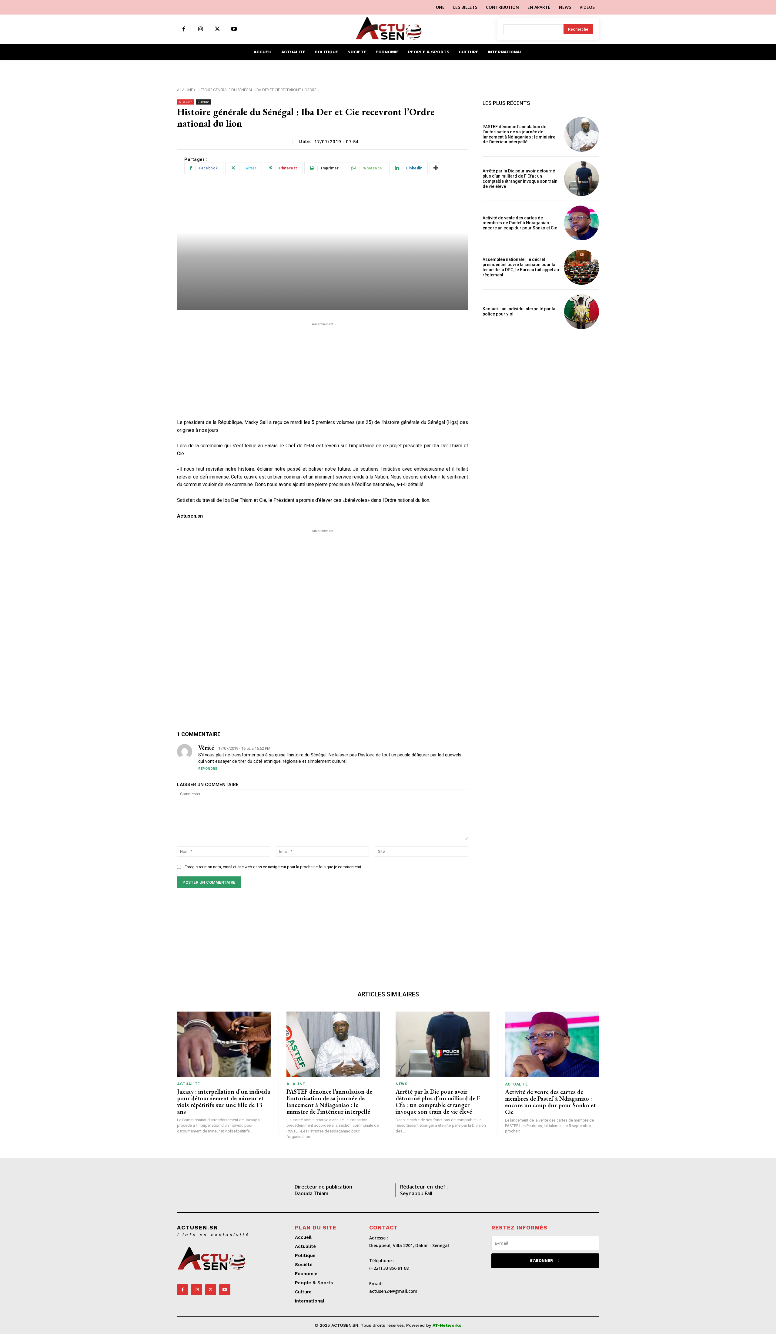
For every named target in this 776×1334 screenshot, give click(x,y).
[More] (436, 168)
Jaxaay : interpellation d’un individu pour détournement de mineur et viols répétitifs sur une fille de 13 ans (224, 1102)
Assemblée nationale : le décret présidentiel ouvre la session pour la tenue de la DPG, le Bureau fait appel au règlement (521, 267)
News (401, 1084)
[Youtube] (234, 29)
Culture (203, 102)
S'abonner (541, 1260)
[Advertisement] (322, 369)
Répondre (207, 769)
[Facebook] (184, 29)
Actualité (188, 1084)
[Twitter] (217, 29)
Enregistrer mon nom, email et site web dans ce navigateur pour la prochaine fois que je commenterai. (273, 867)
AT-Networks (447, 1325)
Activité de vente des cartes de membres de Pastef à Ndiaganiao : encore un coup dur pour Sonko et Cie (521, 223)
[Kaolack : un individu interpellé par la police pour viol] (581, 311)
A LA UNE (185, 89)
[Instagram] (200, 29)
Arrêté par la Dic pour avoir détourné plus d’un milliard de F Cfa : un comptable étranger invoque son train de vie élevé (520, 178)
